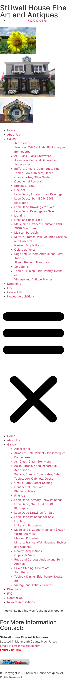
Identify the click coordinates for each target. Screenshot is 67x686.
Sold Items (21, 266)
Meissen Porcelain (26, 232)
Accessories (22, 143)
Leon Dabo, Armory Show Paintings (38, 194)
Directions (14, 283)
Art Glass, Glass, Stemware (32, 156)
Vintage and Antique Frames (33, 279)
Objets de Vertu (25, 249)
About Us (13, 134)
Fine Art (19, 190)
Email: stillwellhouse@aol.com (20, 645)
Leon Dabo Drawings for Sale (34, 207)
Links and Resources (28, 220)
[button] (33, 366)
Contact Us (15, 292)
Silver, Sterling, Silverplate (31, 262)
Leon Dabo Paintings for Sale (34, 211)
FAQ (10, 288)
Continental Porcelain (28, 181)
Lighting (19, 215)
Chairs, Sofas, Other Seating (33, 177)
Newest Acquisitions (28, 245)
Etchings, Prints (24, 185)
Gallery (12, 139)
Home (11, 130)
